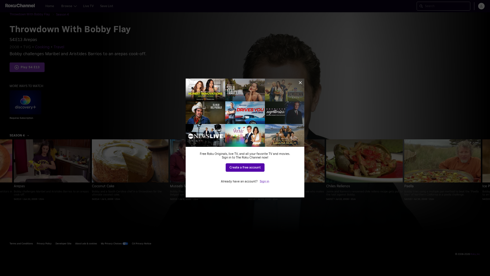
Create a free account (245, 167)
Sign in (264, 181)
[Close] (300, 83)
